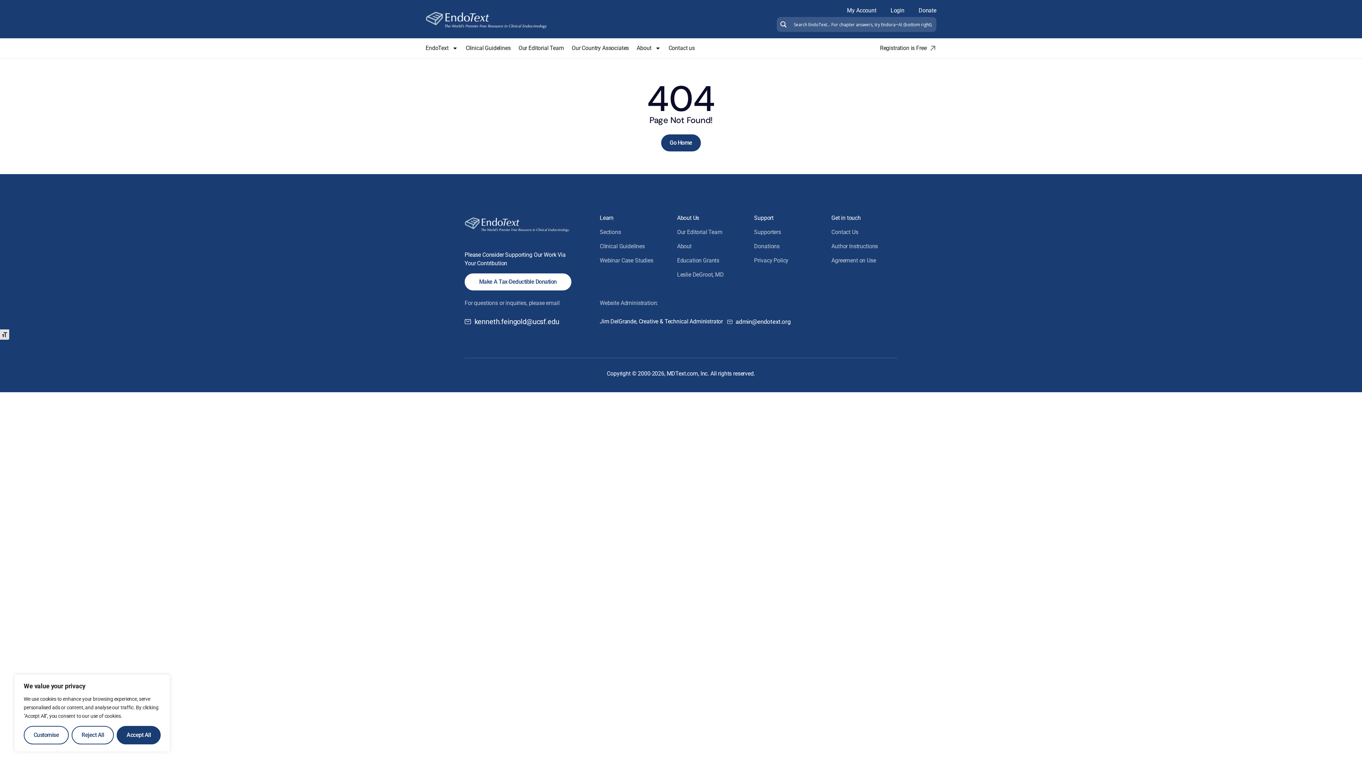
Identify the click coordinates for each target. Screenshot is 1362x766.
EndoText (437, 48)
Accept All (139, 735)
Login (897, 10)
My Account (861, 10)
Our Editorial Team (541, 48)
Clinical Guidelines (488, 48)
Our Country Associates (600, 48)
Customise (46, 735)
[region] (92, 713)
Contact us (682, 48)
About (644, 48)
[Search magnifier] (782, 24)
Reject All (93, 735)
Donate (927, 10)
